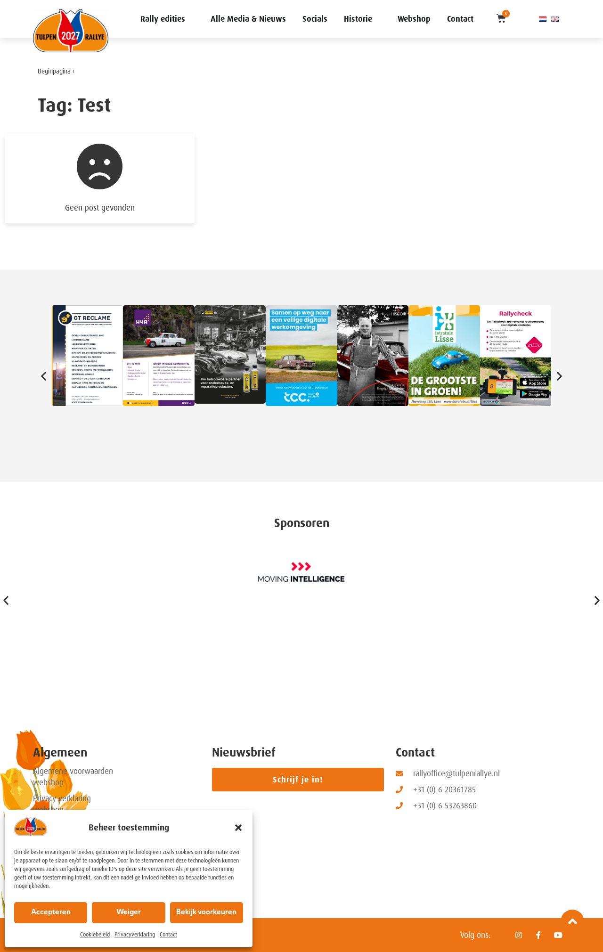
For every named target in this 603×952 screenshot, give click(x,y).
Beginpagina (54, 71)
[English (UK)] (555, 19)
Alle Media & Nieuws (248, 19)
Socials (314, 19)
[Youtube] (558, 935)
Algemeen (60, 752)
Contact (168, 934)
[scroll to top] (572, 921)
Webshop (414, 19)
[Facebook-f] (538, 935)
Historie (358, 19)
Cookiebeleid (95, 934)
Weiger (128, 912)
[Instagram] (518, 935)
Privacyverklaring (134, 934)
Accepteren (51, 912)
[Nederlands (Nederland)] (542, 19)
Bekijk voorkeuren (206, 912)
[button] (238, 827)
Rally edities (162, 19)
